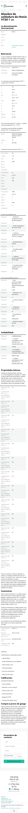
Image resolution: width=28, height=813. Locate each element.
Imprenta (3, 796)
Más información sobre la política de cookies (10, 808)
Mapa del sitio (4, 798)
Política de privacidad (6, 802)
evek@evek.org (13, 781)
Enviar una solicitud (14, 761)
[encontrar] (26, 6)
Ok (14, 811)
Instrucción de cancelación (7, 801)
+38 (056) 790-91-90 (13, 1)
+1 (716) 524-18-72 (14, 785)
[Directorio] (2, 5)
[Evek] (8, 6)
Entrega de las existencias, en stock (18, 46)
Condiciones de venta (6, 799)
